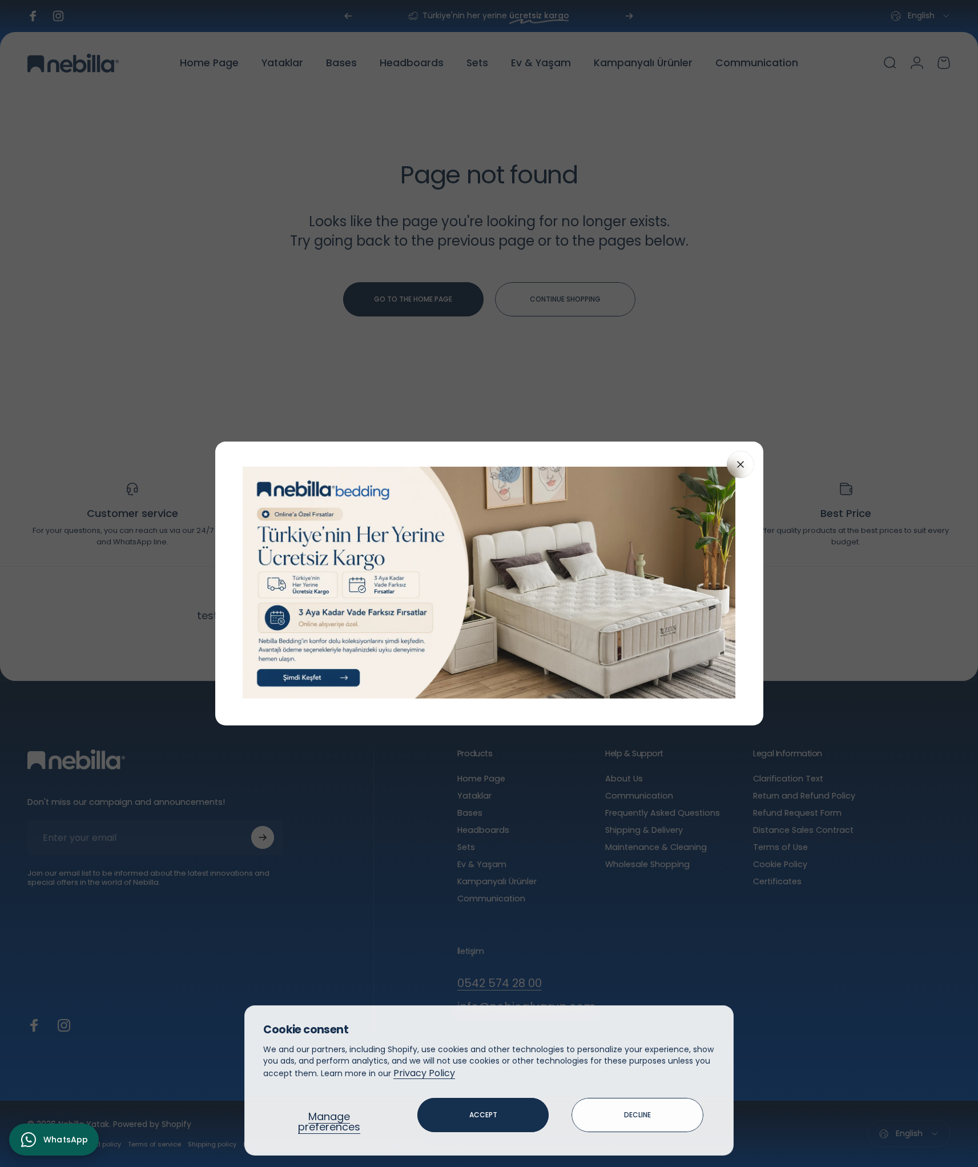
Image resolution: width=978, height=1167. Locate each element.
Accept (483, 1115)
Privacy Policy (424, 1073)
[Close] (740, 464)
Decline (637, 1115)
